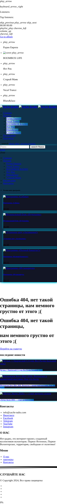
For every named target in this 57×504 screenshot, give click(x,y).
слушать (25, 143)
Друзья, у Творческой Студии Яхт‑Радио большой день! (21, 370)
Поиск (37, 147)
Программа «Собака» (11, 203)
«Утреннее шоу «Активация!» (14, 239)
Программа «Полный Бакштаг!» (15, 257)
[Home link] (28, 107)
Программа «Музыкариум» (13, 274)
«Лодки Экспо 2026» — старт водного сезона (17, 400)
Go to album (6, 36)
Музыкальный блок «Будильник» (16, 221)
